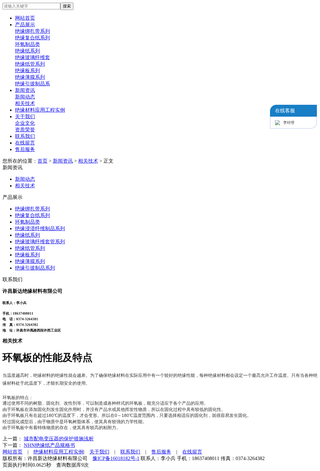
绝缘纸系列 (27, 50)
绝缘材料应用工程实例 (40, 110)
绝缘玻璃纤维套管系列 (40, 241)
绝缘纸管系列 (30, 64)
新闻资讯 (25, 90)
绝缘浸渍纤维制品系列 (40, 228)
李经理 (288, 122)
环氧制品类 (27, 44)
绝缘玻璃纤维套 (32, 57)
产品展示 (25, 24)
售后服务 (25, 149)
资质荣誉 (25, 129)
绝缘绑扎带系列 (32, 31)
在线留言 (25, 142)
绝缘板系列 (27, 70)
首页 (43, 161)
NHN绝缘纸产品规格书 (49, 445)
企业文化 (25, 123)
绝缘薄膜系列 (30, 77)
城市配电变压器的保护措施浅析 (59, 438)
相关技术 (25, 103)
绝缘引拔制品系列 (35, 268)
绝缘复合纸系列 (32, 37)
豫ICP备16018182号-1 (115, 458)
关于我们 (25, 116)
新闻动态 (25, 96)
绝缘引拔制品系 (32, 83)
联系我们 (25, 136)
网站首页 (25, 18)
